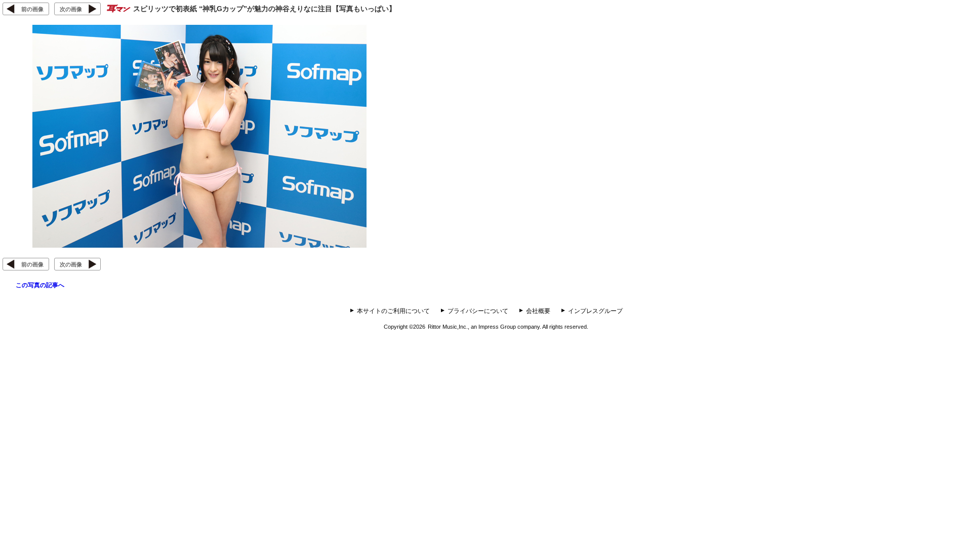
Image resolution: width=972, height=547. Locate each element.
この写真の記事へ (40, 285)
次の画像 (71, 9)
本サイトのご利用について (393, 311)
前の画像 (32, 9)
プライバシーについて (478, 311)
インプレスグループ (595, 311)
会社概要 (538, 311)
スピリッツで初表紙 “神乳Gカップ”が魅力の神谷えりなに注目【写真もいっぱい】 (264, 9)
